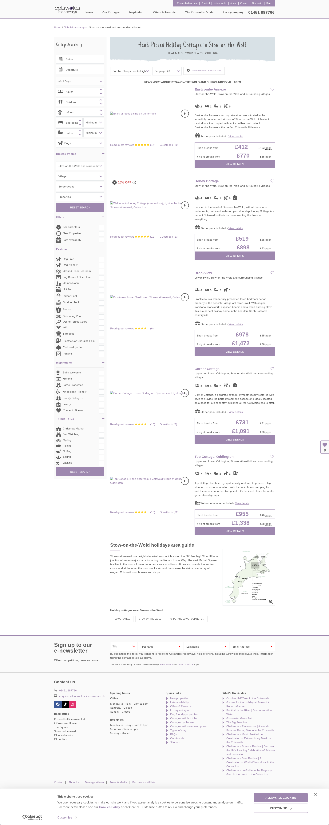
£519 (242, 238)
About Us (74, 782)
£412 (241, 147)
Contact (58, 782)
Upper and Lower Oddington (187, 619)
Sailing (67, 456)
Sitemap (175, 742)
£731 (242, 422)
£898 (243, 247)
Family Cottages (72, 398)
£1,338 (241, 523)
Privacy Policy (166, 664)
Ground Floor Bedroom (77, 270)
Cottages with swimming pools (188, 726)
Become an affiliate (143, 782)
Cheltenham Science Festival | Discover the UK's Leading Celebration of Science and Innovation (250, 750)
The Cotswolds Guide (199, 12)
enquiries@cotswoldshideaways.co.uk (82, 696)
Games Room (71, 282)
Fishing (67, 445)
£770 (243, 155)
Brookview (203, 273)
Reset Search (80, 207)
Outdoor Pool (71, 302)
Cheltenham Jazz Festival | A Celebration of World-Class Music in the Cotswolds (250, 762)
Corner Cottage (207, 369)
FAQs (173, 734)
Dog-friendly (70, 264)
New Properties (72, 233)
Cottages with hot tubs (183, 718)
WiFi (65, 327)
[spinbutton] (80, 91)
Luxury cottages (179, 710)
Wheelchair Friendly (74, 391)
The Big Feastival (236, 722)
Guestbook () (169, 144)
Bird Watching (71, 434)
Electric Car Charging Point (79, 340)
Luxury (67, 404)
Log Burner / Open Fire (77, 277)
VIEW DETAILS (235, 164)
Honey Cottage (207, 181)
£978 (242, 334)
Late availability (179, 702)
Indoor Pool (70, 295)
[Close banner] (315, 794)
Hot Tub (67, 289)
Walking (67, 462)
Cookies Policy (109, 807)
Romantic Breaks (73, 410)
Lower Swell (122, 619)
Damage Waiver (94, 782)
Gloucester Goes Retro (240, 718)
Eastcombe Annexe (210, 89)
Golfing (67, 451)
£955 (242, 514)
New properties (179, 698)
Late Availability (72, 239)
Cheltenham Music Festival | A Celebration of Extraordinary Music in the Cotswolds (248, 738)
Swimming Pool (72, 316)
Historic (67, 378)
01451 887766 (261, 12)
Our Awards (177, 738)
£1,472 (241, 343)
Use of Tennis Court (75, 321)
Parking (67, 353)
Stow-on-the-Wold (150, 619)
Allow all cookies (280, 797)
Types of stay (178, 730)
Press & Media (118, 782)
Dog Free (68, 258)
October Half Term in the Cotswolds (247, 698)
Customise (64, 817)
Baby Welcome (72, 372)
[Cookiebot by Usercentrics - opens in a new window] (32, 817)
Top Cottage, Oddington (214, 457)
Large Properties (73, 385)
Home (89, 12)
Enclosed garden (73, 347)
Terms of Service (185, 664)
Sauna (67, 309)
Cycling (67, 440)
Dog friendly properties (184, 714)
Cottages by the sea (182, 722)
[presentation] (185, 114)
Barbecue (68, 333)
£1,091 (241, 431)
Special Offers (71, 226)
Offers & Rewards (181, 706)
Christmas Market (73, 428)
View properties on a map (206, 70)
